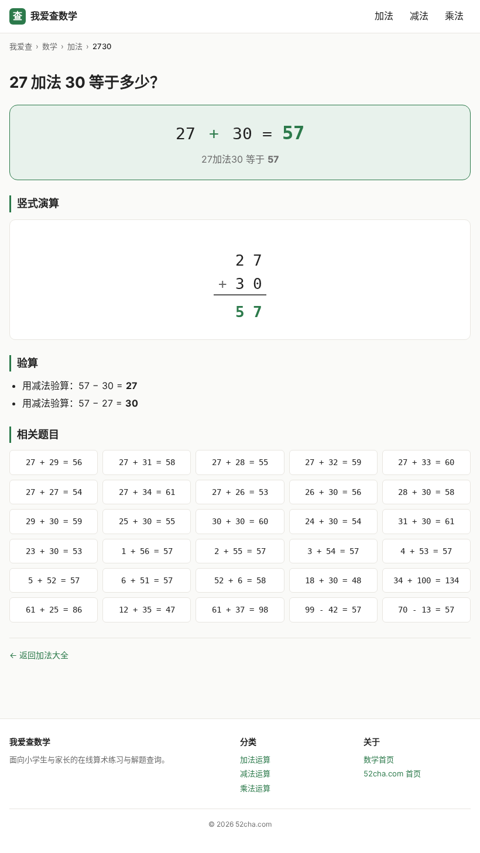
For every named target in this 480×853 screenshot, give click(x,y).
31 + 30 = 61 (426, 521)
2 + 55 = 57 (240, 551)
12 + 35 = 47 (147, 609)
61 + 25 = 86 (54, 609)
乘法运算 (255, 788)
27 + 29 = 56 (54, 462)
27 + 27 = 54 (54, 492)
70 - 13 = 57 (426, 609)
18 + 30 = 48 (333, 580)
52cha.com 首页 (392, 773)
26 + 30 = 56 (333, 492)
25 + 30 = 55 (147, 521)
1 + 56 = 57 (147, 551)
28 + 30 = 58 (426, 492)
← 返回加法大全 (38, 655)
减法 (419, 16)
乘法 (454, 16)
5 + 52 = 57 (54, 580)
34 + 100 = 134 (426, 580)
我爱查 (20, 46)
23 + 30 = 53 (54, 551)
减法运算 (255, 773)
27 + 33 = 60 (426, 462)
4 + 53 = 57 (426, 551)
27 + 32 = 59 (333, 462)
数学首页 (379, 759)
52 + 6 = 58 (240, 580)
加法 (384, 16)
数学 (49, 46)
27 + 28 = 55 (240, 462)
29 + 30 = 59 (54, 521)
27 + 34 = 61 (147, 492)
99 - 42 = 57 (333, 609)
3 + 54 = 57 (333, 551)
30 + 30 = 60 (240, 521)
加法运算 (255, 759)
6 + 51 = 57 (147, 580)
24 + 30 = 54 (333, 521)
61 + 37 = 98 (240, 609)
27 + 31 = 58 (147, 462)
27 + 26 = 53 (240, 492)
